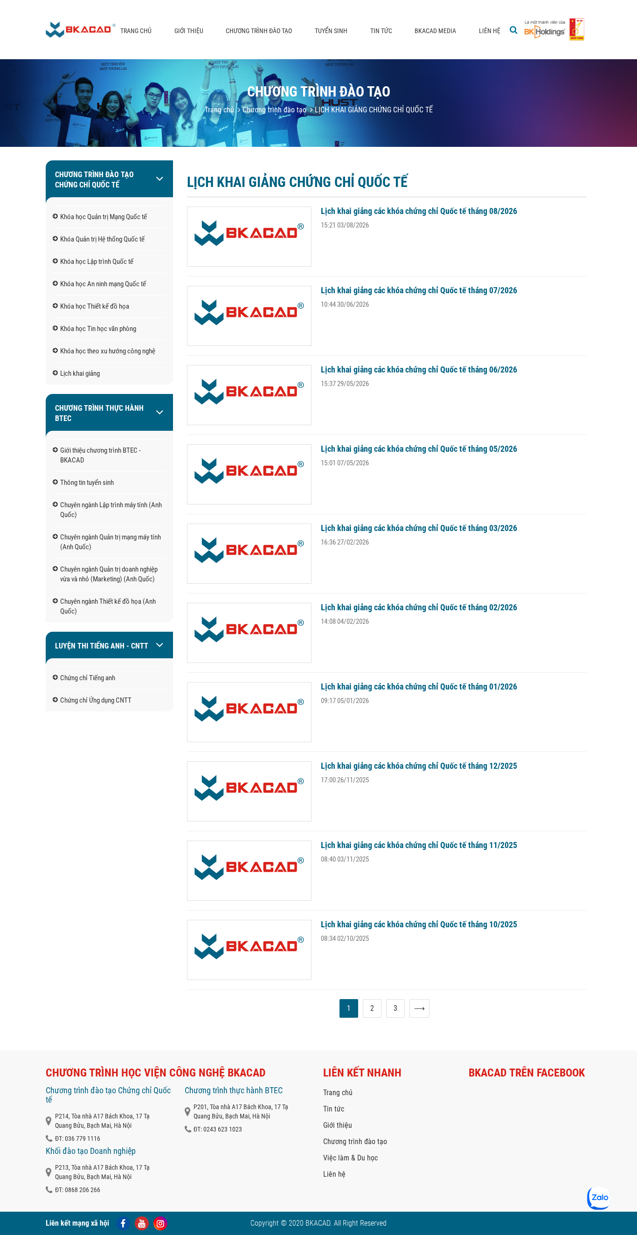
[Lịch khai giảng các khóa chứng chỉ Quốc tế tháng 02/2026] (249, 633)
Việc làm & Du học (350, 1157)
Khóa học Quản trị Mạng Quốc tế (103, 217)
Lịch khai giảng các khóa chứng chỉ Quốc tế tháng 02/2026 (419, 607)
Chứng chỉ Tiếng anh (87, 678)
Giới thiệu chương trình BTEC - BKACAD (100, 455)
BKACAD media (435, 30)
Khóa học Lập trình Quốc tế (96, 261)
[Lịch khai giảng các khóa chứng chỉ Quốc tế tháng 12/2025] (249, 791)
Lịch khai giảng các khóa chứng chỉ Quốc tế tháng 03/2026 (419, 528)
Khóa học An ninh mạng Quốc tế (103, 284)
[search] (513, 30)
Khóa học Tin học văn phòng (98, 328)
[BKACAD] (81, 30)
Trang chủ (136, 30)
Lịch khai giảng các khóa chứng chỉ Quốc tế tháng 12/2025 (419, 766)
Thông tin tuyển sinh (87, 482)
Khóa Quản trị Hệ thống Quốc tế (102, 239)
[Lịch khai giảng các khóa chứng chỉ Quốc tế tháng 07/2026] (249, 316)
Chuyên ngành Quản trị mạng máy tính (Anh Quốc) (110, 542)
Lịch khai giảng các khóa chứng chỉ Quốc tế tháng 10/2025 (419, 924)
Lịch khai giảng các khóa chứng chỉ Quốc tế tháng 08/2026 (419, 211)
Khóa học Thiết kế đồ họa (94, 306)
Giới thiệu (188, 30)
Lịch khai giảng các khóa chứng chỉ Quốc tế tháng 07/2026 (419, 290)
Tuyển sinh (331, 30)
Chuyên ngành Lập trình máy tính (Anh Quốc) (111, 510)
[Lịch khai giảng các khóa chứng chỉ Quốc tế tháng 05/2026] (249, 474)
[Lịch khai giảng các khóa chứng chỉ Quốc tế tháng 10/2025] (249, 950)
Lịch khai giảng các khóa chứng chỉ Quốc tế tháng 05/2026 (419, 449)
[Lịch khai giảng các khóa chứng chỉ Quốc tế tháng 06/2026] (249, 395)
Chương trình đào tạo (259, 30)
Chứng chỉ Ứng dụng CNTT (96, 700)
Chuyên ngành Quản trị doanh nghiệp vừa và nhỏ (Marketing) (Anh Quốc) (109, 574)
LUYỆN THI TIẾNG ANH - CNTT (101, 646)
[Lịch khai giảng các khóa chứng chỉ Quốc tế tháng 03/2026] (249, 554)
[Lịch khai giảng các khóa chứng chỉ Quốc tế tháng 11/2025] (249, 871)
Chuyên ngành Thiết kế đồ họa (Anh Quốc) (108, 606)
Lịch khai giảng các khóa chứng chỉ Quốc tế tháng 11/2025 (419, 845)
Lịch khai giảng (80, 373)
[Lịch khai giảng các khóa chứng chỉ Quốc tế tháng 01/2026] (249, 712)
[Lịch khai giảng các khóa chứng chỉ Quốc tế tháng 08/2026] (249, 237)
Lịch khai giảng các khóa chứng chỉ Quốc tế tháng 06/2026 (419, 369)
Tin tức (381, 30)
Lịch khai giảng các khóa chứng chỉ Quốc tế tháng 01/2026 (419, 686)
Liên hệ (489, 30)
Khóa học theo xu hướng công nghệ (107, 351)
